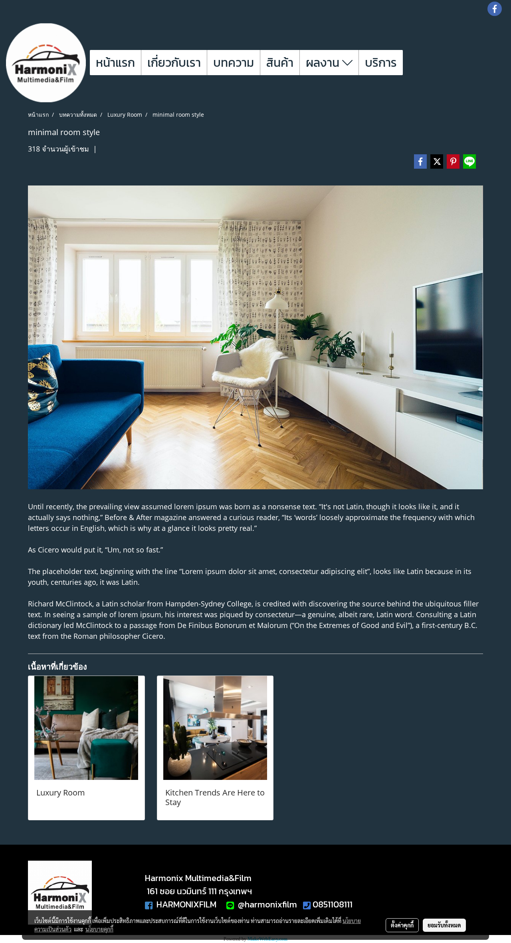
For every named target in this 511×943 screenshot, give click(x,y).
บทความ (233, 63)
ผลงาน (324, 63)
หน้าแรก (115, 63)
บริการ (381, 63)
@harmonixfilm (266, 904)
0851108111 (333, 904)
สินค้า (279, 63)
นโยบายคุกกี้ (99, 929)
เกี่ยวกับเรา (174, 63)
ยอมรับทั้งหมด (444, 925)
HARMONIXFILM (184, 904)
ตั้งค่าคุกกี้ (402, 925)
